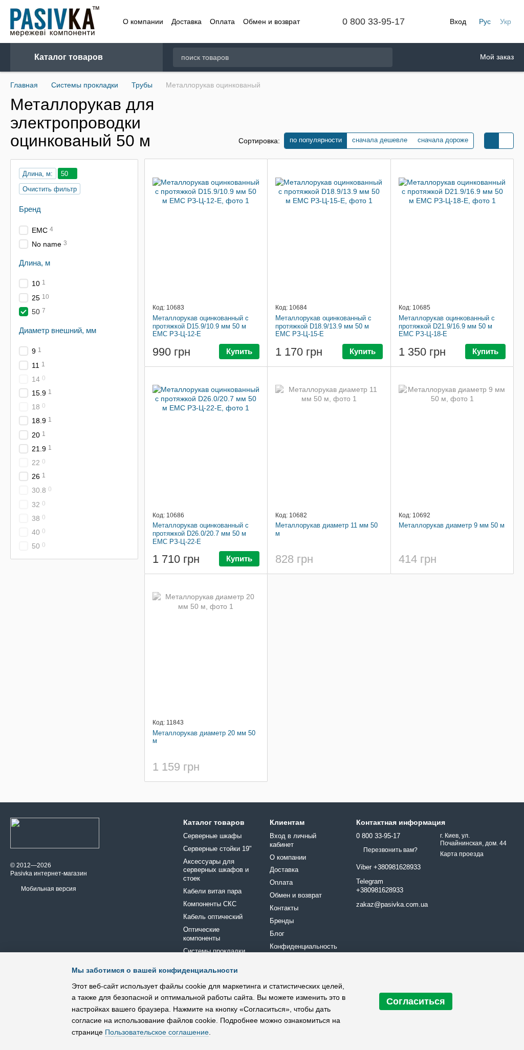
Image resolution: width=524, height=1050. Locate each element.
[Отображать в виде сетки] (492, 140)
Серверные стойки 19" (217, 848)
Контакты (284, 908)
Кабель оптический (213, 917)
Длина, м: (38, 174)
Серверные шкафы (212, 836)
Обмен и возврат (271, 21)
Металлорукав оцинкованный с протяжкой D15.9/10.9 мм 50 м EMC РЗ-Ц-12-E (200, 326)
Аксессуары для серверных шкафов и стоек (216, 870)
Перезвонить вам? (390, 850)
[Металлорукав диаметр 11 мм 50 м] (329, 438)
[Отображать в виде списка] (506, 140)
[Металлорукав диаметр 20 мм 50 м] (206, 646)
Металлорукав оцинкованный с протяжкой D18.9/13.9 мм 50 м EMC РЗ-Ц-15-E (323, 326)
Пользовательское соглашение (157, 1032)
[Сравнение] (439, 57)
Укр (505, 21)
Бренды (282, 921)
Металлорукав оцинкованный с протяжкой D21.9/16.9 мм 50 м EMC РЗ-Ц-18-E (447, 326)
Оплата (222, 21)
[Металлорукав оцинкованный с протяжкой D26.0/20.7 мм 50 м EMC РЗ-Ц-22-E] (206, 438)
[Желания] (413, 57)
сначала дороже (443, 140)
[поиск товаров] (384, 57)
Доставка (186, 21)
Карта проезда (462, 854)
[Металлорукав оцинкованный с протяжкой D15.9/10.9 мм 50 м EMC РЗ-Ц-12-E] (206, 231)
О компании (143, 21)
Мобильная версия (47, 888)
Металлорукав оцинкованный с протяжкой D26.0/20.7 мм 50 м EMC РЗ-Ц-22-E (200, 533)
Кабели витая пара (212, 891)
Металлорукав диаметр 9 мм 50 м (452, 525)
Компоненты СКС (209, 904)
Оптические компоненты (201, 934)
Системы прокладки (214, 951)
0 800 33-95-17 (373, 21)
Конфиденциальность (303, 946)
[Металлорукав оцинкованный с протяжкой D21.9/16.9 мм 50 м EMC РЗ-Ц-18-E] (452, 231)
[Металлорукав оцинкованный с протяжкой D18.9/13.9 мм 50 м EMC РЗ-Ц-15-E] (329, 231)
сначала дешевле (379, 140)
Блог (277, 933)
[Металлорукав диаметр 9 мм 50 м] (452, 438)
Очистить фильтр (50, 189)
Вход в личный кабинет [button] (293, 840)
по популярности (316, 140)
